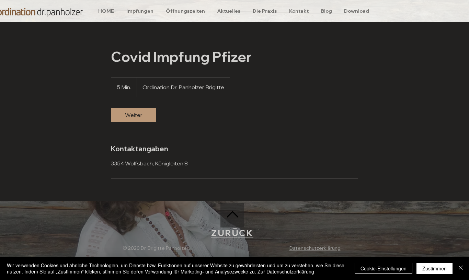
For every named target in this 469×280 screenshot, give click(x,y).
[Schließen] (461, 268)
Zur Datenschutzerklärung (286, 271)
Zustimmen (434, 268)
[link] (133, 115)
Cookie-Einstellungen (384, 268)
